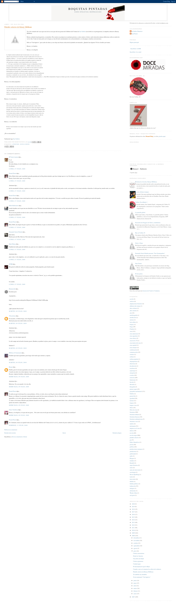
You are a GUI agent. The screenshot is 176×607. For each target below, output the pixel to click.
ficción (132, 382)
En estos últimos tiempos (142, 192)
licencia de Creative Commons (151, 291)
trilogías (132, 488)
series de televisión (135, 470)
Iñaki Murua (12, 244)
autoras (132, 320)
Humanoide (12, 289)
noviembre (137, 540)
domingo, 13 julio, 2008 (18, 425)
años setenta (133, 310)
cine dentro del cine (135, 343)
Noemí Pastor (12, 173)
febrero (136, 591)
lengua (132, 403)
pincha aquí (162, 136)
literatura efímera (134, 414)
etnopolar (132, 373)
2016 (133, 514)
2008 (133, 535)
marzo (135, 588)
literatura (15, 144)
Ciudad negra (137, 564)
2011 (133, 528)
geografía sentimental (136, 391)
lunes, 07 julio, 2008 (17, 169)
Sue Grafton (82, 31)
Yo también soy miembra (140, 574)
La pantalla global (140, 212)
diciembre (136, 538)
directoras (132, 364)
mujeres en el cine (135, 428)
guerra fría (132, 396)
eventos (132, 375)
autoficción (133, 317)
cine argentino (134, 336)
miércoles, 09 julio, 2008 (19, 377)
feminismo (133, 380)
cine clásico (133, 338)
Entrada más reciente (10, 433)
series (131, 467)
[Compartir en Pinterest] (40, 142)
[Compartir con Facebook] (38, 142)
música (132, 431)
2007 (133, 597)
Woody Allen (133, 493)
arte (131, 313)
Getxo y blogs (139, 243)
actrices (132, 301)
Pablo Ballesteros (14, 205)
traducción (133, 486)
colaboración (133, 350)
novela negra (25, 144)
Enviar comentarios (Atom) (19, 437)
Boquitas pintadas (88, 9)
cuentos (132, 354)
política (132, 447)
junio (135, 580)
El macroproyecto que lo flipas (141, 566)
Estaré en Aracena (138, 556)
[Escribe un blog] (35, 142)
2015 (133, 517)
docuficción (133, 366)
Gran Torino (138, 263)
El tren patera (138, 274)
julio (135, 551)
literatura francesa (135, 417)
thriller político (134, 484)
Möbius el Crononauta (15, 353)
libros (131, 407)
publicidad (133, 454)
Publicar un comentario (10, 430)
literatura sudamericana (136, 419)
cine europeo (133, 347)
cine (131, 331)
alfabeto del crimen (135, 306)
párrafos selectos (134, 437)
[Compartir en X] (36, 142)
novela (132, 433)
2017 (133, 512)
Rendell (132, 463)
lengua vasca (133, 405)
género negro (133, 389)
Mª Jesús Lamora (13, 157)
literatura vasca (134, 421)
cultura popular (134, 359)
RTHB (11, 264)
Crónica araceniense (138, 553)
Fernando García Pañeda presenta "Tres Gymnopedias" (150, 253)
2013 (133, 522)
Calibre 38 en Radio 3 (141, 202)
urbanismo (133, 491)
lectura (132, 400)
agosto (136, 548)
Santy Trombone (13, 410)
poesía (131, 444)
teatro (131, 477)
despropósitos (133, 361)
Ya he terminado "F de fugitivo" (142, 577)
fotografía (132, 387)
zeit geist (132, 495)
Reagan (132, 458)
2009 (133, 533)
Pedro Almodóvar (134, 442)
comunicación (134, 352)
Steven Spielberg (134, 474)
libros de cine (133, 410)
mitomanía (133, 426)
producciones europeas (136, 449)
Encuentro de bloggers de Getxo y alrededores (147, 222)
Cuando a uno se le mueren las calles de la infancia (147, 569)
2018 (133, 509)
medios (132, 424)
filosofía (132, 384)
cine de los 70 (133, 341)
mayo (135, 583)
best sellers (133, 322)
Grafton (132, 394)
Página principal (134, 42)
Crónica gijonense (138, 561)
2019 (133, 506)
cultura (132, 357)
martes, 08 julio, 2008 (18, 311)
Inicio (64, 433)
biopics (132, 324)
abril (135, 586)
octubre (136, 543)
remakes (132, 461)
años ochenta (133, 308)
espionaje (132, 371)
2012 (133, 525)
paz (131, 440)
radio (131, 456)
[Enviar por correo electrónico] (33, 142)
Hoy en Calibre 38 (140, 233)
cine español (133, 345)
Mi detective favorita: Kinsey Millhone (146, 182)
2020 (133, 504)
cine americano (134, 334)
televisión (132, 479)
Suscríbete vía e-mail (135, 52)
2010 (133, 530)
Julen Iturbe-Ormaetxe (136, 31)
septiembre (137, 546)
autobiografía (133, 315)
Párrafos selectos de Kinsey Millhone (18, 27)
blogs (131, 327)
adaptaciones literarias (136, 304)
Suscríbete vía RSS (135, 49)
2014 (133, 520)
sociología (133, 472)
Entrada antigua (117, 433)
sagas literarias (134, 465)
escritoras (132, 368)
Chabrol (132, 329)
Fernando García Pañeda (15, 232)
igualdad (132, 398)
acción (131, 299)
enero (135, 594)
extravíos (132, 377)
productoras (133, 451)
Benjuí (11, 367)
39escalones (12, 316)
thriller (132, 481)
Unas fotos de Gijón (138, 559)
